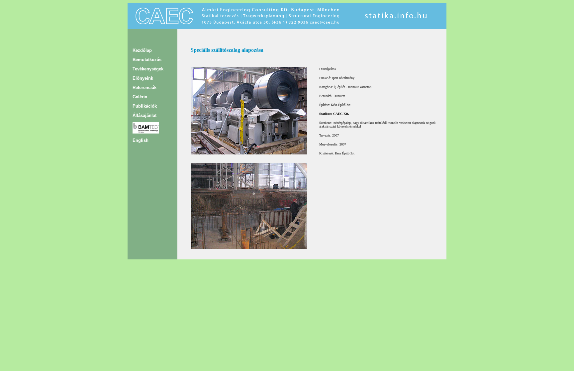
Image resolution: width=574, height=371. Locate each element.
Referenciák (144, 87)
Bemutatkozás (147, 59)
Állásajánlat (144, 115)
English (140, 140)
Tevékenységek (148, 68)
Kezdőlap (142, 50)
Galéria (140, 96)
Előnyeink (143, 78)
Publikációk (145, 106)
